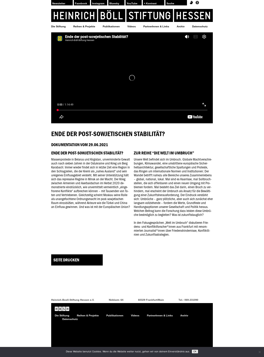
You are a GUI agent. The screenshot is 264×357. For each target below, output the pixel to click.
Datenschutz (200, 26)
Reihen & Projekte (84, 26)
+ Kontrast (150, 3)
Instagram (98, 3)
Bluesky (114, 3)
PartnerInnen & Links (156, 26)
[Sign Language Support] (191, 2)
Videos (131, 26)
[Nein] (259, 352)
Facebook (81, 3)
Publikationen (111, 26)
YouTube (132, 3)
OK (195, 351)
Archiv (181, 26)
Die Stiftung (58, 26)
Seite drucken (66, 259)
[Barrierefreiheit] (197, 2)
